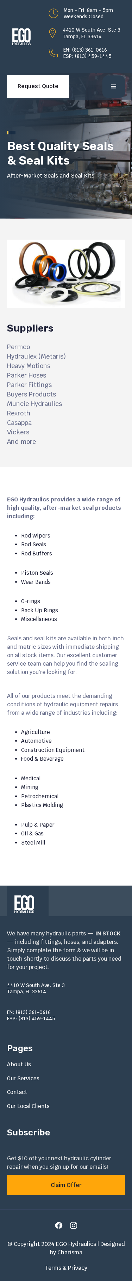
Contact (17, 1092)
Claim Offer (66, 1185)
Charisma (69, 1252)
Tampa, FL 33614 (82, 36)
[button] (113, 86)
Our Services (23, 1078)
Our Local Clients (28, 1106)
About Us (19, 1064)
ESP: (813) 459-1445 (87, 56)
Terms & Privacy (66, 1268)
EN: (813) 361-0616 (85, 50)
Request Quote (38, 86)
